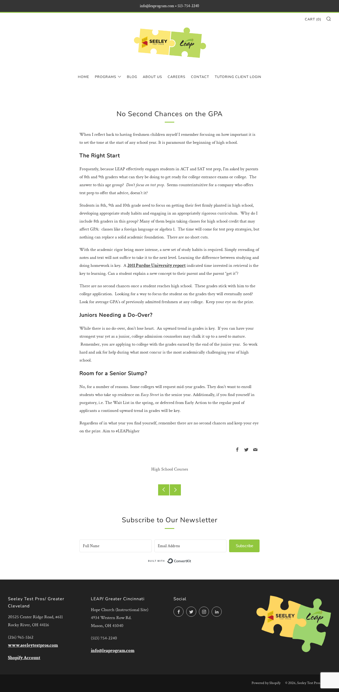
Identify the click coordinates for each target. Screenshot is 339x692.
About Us (152, 77)
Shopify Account (24, 658)
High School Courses (169, 469)
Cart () (313, 19)
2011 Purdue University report (156, 265)
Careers (176, 77)
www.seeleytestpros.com (33, 645)
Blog (132, 77)
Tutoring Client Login (238, 77)
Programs (105, 77)
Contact (200, 77)
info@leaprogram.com (113, 651)
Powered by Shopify (266, 683)
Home (83, 77)
